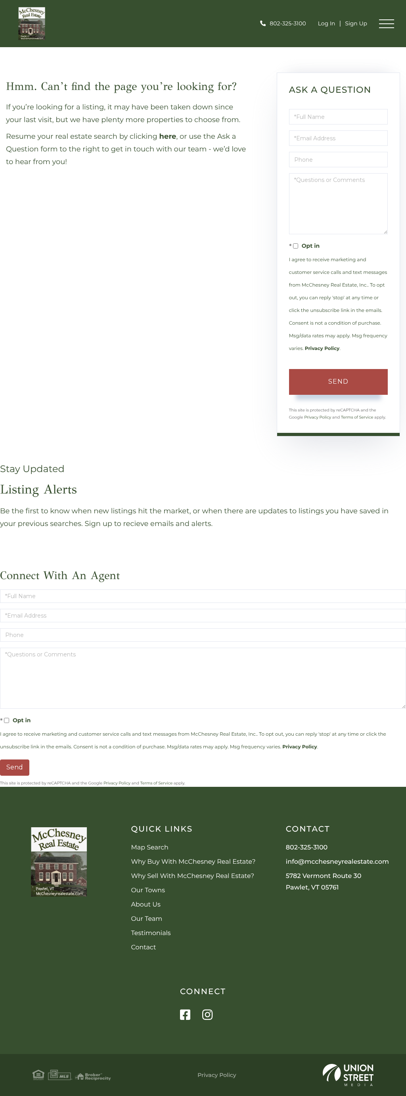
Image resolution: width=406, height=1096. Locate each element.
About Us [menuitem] (145, 905)
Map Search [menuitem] (149, 847)
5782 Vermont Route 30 (324, 881)
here (167, 136)
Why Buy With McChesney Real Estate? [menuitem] (193, 862)
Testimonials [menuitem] (150, 933)
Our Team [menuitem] (146, 919)
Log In (326, 23)
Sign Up (356, 23)
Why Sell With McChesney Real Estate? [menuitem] (192, 876)
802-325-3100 (288, 23)
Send (338, 381)
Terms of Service (357, 417)
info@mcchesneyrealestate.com (337, 862)
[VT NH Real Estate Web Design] (348, 1075)
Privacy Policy (322, 349)
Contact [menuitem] (143, 947)
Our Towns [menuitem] (148, 890)
